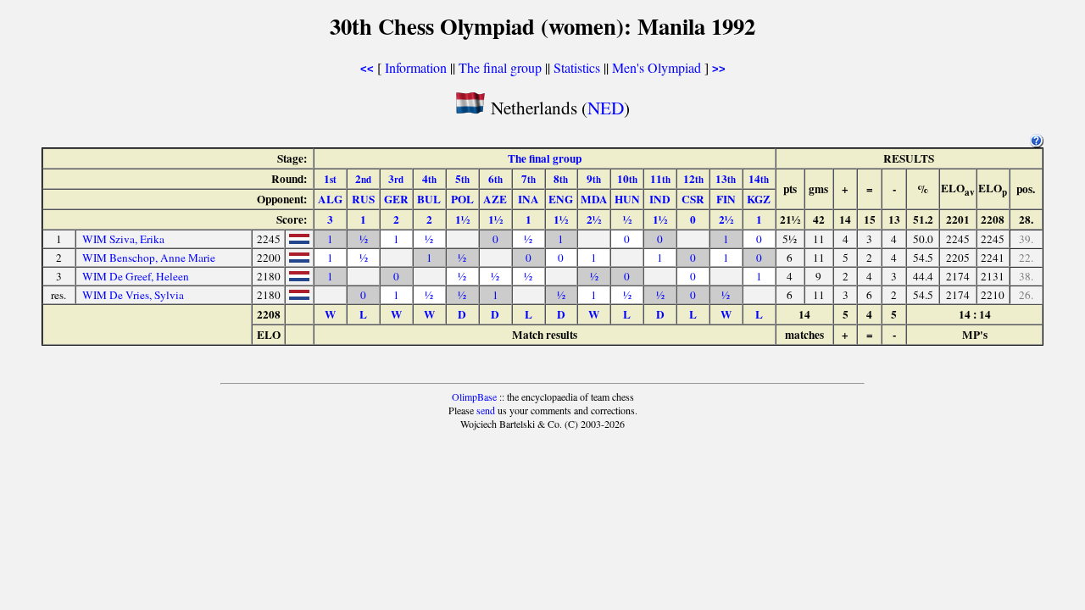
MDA (594, 199)
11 (660, 178)
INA (528, 199)
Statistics (577, 67)
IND (659, 199)
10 (627, 178)
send (485, 410)
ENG (560, 199)
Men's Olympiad (656, 67)
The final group (500, 67)
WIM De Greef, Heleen (135, 276)
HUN (627, 199)
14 (758, 178)
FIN (726, 199)
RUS (363, 199)
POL (462, 199)
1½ (462, 219)
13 (725, 178)
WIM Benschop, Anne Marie (148, 257)
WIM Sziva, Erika (123, 239)
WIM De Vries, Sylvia (133, 294)
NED (605, 107)
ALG (330, 199)
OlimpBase (474, 396)
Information (416, 67)
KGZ (759, 199)
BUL (429, 199)
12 (693, 178)
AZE (495, 199)
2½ (594, 219)
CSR (693, 199)
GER (396, 199)
